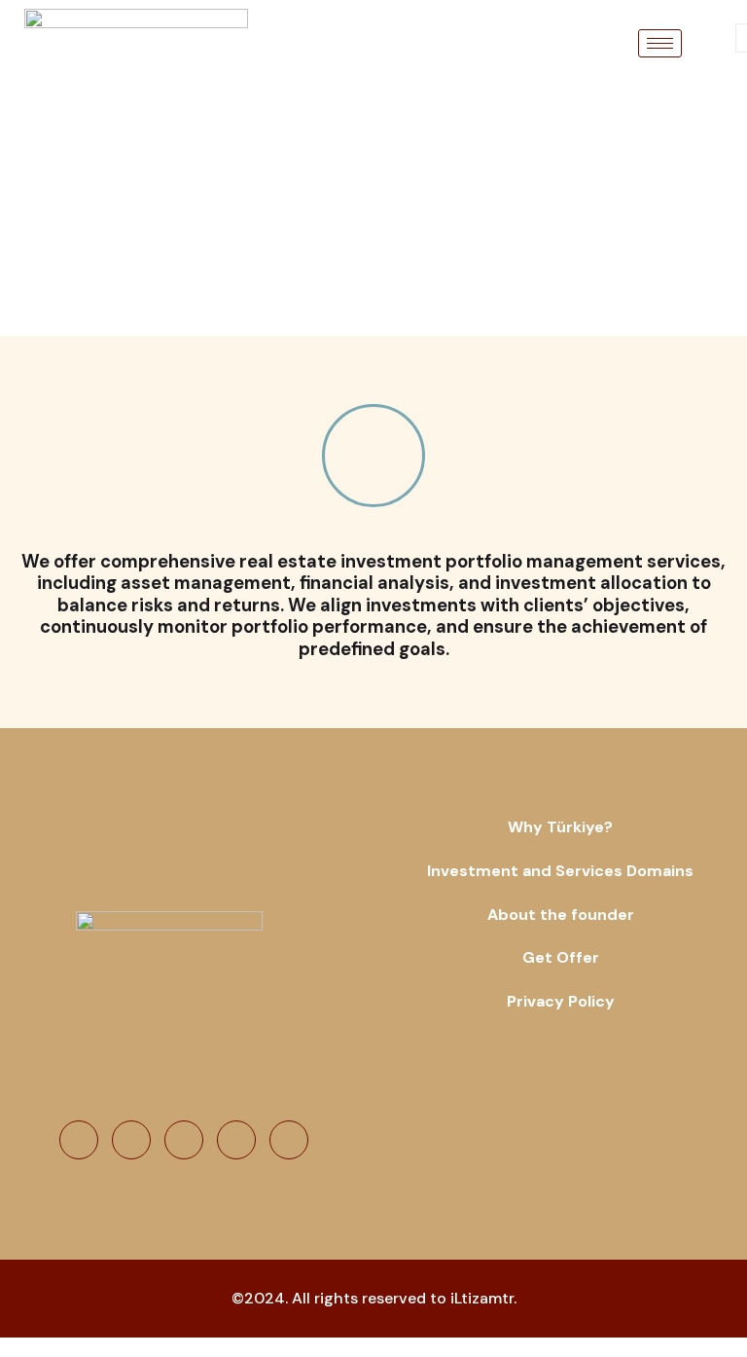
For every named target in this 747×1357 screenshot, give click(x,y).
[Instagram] (288, 1139)
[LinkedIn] (183, 1139)
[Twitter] (131, 1139)
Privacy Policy (561, 1001)
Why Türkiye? (560, 827)
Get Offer (560, 957)
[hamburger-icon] (660, 43)
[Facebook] (78, 1139)
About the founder (560, 914)
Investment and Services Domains (560, 871)
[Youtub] (236, 1139)
